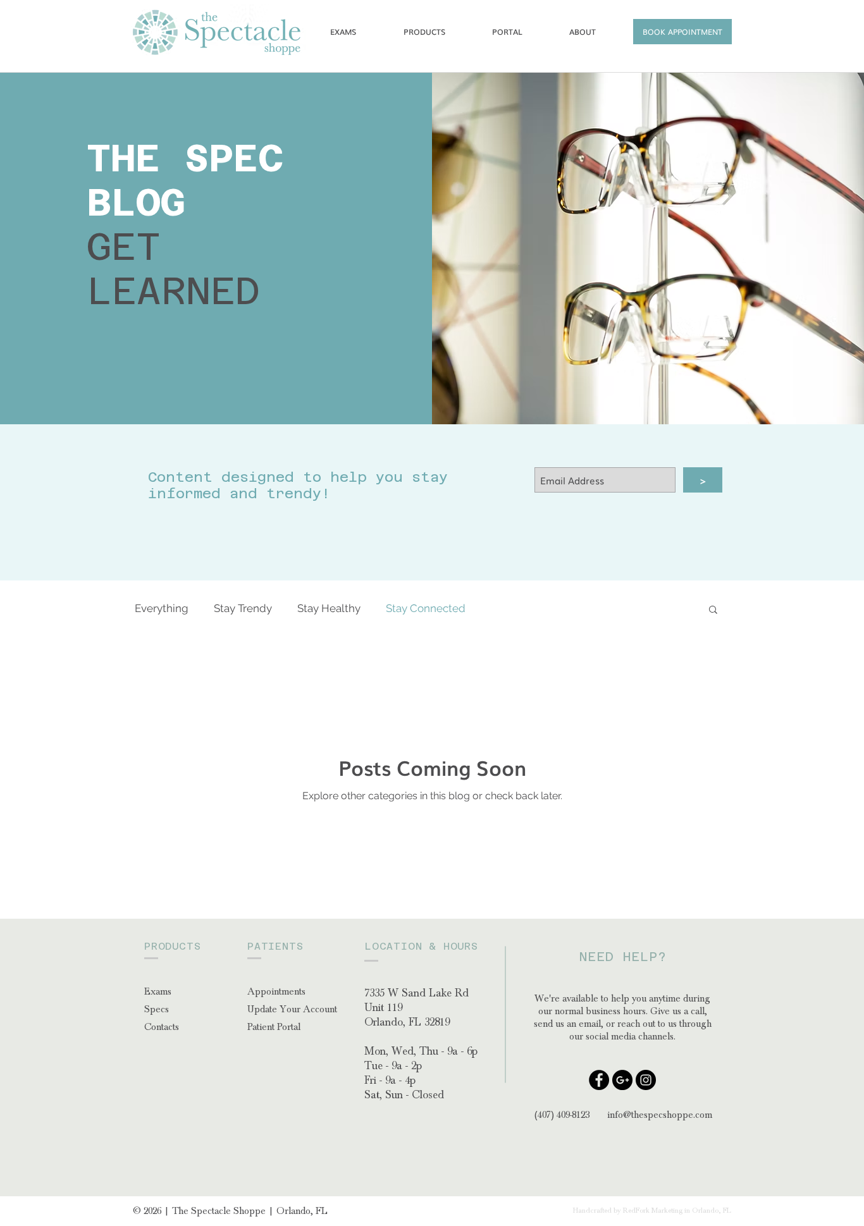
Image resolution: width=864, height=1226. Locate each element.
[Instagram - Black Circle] (646, 1080)
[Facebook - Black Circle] (599, 1080)
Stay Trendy (243, 608)
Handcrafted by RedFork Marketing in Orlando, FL (652, 1210)
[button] (682, 31)
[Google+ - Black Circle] (622, 1080)
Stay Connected (426, 608)
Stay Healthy (329, 608)
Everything (161, 608)
